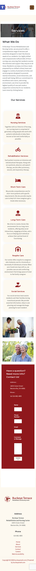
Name (16, 405)
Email (16, 427)
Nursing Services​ (18, 123)
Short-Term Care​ (18, 187)
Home (18, 542)
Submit (18, 459)
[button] (2, 7)
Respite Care (18, 256)
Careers (18, 552)
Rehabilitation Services (18, 156)
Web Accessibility (18, 554)
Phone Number (17, 416)
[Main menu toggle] (32, 7)
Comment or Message (18, 439)
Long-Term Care (18, 220)
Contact (18, 549)
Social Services (18, 291)
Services (18, 547)
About (18, 544)
